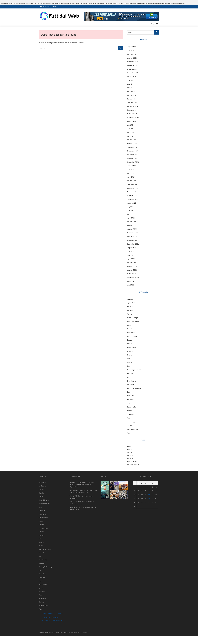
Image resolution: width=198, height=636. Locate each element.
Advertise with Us (133, 464)
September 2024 (133, 117)
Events (129, 340)
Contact (130, 452)
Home (129, 446)
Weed (129, 433)
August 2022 (131, 203)
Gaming (130, 362)
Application (131, 303)
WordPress (67, 632)
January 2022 (132, 229)
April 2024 (131, 136)
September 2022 (133, 199)
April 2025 (131, 91)
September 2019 (133, 277)
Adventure (130, 299)
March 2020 (131, 262)
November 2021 (132, 236)
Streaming (130, 414)
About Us (130, 455)
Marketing (130, 384)
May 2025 (130, 88)
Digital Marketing (133, 321)
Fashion (130, 344)
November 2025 (132, 65)
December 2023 (132, 151)
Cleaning (130, 310)
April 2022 (131, 218)
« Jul (132, 510)
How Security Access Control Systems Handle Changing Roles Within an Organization (82, 485)
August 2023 (131, 166)
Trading (129, 425)
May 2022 (130, 214)
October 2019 (132, 274)
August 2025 (131, 76)
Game (129, 359)
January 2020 (132, 270)
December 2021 (132, 233)
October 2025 (132, 69)
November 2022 (132, 192)
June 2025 (130, 84)
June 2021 (130, 255)
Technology (131, 422)
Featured (130, 351)
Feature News (132, 347)
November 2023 (132, 155)
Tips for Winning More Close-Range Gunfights (81, 497)
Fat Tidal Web (43, 632)
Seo (128, 403)
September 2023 (133, 162)
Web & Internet (132, 429)
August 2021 (131, 248)
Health (129, 366)
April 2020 (131, 259)
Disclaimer (131, 458)
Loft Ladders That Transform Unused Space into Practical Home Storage (83, 491)
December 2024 (132, 106)
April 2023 (131, 177)
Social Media (131, 407)
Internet (130, 373)
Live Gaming (131, 381)
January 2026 (132, 58)
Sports (129, 411)
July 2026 (130, 50)
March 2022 (131, 222)
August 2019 (131, 281)
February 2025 (132, 99)
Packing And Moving (134, 388)
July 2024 (130, 125)
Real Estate (131, 396)
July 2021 (130, 251)
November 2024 (132, 110)
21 (149, 499)
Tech (128, 418)
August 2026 (131, 47)
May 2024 (130, 132)
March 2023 (131, 181)
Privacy (129, 449)
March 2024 (131, 140)
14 (149, 495)
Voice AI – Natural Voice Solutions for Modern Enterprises (82, 503)
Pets (128, 392)
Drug (129, 325)
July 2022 (130, 207)
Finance (130, 355)
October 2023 (132, 158)
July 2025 (130, 80)
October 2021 (132, 240)
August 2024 (131, 121)
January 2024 (132, 147)
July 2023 (130, 169)
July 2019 (130, 285)
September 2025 (133, 73)
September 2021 (133, 244)
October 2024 (132, 114)
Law (128, 377)
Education (130, 329)
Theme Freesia (59, 632)
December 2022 (132, 188)
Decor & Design (132, 318)
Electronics (131, 332)
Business (130, 306)
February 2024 (132, 143)
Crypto (129, 314)
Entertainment (132, 336)
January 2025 (132, 103)
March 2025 (131, 95)
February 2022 (132, 225)
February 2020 (132, 266)
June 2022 (130, 210)
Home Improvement (134, 370)
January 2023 (132, 184)
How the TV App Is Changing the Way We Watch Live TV (83, 508)
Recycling (130, 399)
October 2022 (132, 195)
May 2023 (130, 173)
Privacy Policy (132, 461)
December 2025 (132, 62)
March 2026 (131, 54)
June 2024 (130, 129)
